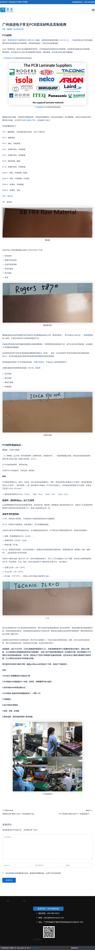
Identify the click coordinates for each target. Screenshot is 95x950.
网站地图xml (35, 948)
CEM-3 (33, 40)
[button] (93, 10)
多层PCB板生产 (27, 120)
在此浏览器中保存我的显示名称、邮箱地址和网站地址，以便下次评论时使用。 (33, 873)
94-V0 (65, 40)
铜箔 (12, 52)
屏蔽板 (5, 344)
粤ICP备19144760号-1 (86, 948)
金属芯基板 (38, 362)
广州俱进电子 (7, 58)
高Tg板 (46, 576)
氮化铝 (10, 196)
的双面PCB (15, 40)
